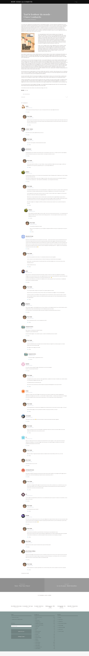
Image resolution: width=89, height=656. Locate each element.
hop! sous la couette (22, 2)
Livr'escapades (28, 415)
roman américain (33, 19)
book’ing (59, 617)
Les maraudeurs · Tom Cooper (27, 606)
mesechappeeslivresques (30, 469)
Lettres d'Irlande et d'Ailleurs (30, 551)
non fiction (36, 634)
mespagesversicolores (29, 326)
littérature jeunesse (38, 631)
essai (36, 629)
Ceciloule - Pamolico (29, 129)
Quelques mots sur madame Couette (17, 619)
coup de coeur (37, 626)
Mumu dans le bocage (29, 236)
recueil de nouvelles (38, 637)
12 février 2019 (39, 607)
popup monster (60, 629)
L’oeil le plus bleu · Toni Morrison (61, 606)
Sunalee (27, 106)
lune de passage (60, 625)
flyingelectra (28, 303)
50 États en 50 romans (27, 19)
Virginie (27, 390)
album (36, 618)
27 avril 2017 (72, 607)
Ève (26, 437)
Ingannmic (27, 363)
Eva (26, 494)
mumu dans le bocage (61, 627)
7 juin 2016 (27, 607)
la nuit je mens (60, 619)
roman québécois (37, 648)
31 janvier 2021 (16, 607)
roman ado (36, 640)
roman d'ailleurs (37, 645)
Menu (77, 2)
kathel (27, 271)
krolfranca (27, 171)
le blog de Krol (60, 621)
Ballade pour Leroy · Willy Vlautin (50, 606)
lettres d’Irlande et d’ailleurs (62, 623)
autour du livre (37, 620)
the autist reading (60, 631)
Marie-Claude (29, 116)
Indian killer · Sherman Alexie (73, 606)
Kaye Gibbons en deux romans (16, 606)
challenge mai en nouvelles (39, 623)
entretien (36, 628)
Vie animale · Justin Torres (38, 606)
